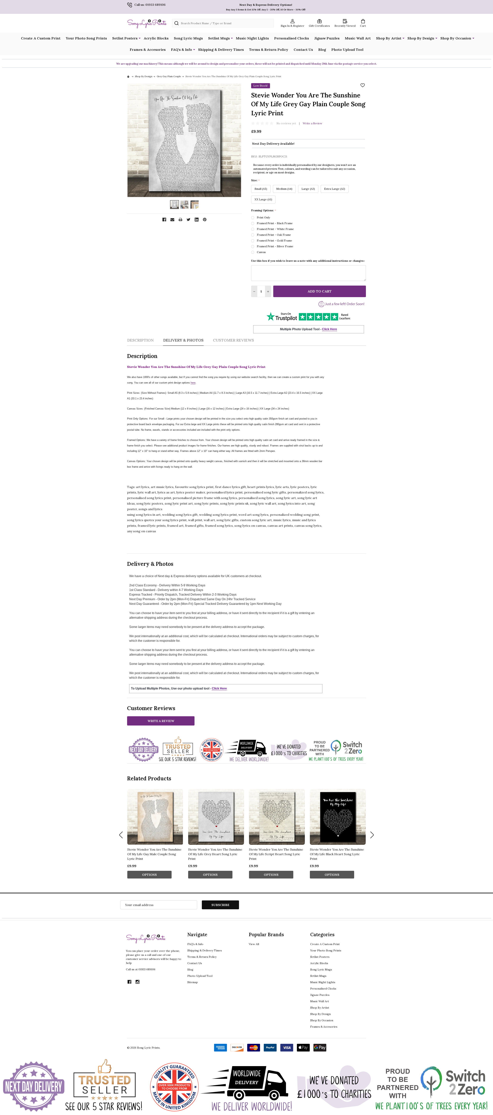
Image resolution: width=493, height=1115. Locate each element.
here (193, 382)
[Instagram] (137, 981)
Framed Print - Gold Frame (274, 240)
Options (149, 875)
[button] (308, 316)
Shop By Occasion (455, 38)
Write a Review (312, 123)
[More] (140, 38)
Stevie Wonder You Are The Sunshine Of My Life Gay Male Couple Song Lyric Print (154, 854)
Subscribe (220, 905)
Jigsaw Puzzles (327, 38)
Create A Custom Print (40, 38)
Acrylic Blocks (156, 38)
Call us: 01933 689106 (150, 5)
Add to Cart (320, 291)
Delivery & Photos (183, 340)
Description (140, 340)
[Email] (172, 219)
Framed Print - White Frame (275, 229)
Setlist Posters (125, 38)
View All (254, 944)
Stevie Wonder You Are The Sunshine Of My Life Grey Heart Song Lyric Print (215, 854)
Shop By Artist (388, 38)
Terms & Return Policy (268, 49)
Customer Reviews (233, 340)
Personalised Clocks (291, 38)
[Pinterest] (204, 219)
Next (372, 835)
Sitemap (192, 982)
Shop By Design (420, 38)
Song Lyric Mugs (188, 38)
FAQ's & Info (181, 49)
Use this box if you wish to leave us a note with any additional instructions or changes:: (308, 260)
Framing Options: (263, 210)
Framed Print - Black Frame (275, 223)
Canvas (261, 252)
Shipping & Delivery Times (221, 49)
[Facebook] (164, 219)
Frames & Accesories (148, 49)
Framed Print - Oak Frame (274, 235)
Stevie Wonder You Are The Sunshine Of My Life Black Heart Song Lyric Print (337, 854)
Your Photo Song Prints (86, 38)
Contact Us (303, 49)
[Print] (180, 219)
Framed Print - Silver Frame (275, 246)
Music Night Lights (252, 38)
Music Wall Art (358, 38)
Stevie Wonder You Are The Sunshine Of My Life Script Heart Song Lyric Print (276, 854)
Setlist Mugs (219, 38)
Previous (121, 835)
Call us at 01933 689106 (140, 969)
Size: (255, 180)
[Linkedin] (196, 219)
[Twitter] (188, 219)
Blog (322, 49)
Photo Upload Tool (347, 49)
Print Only (263, 217)
